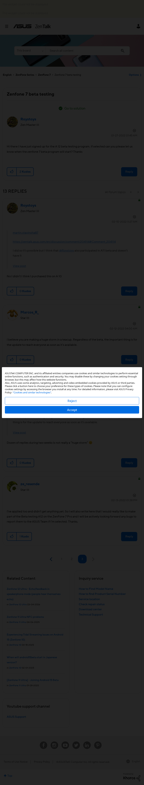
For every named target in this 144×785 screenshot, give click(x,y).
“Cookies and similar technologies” (32, 392)
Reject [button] (72, 400)
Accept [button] (72, 409)
